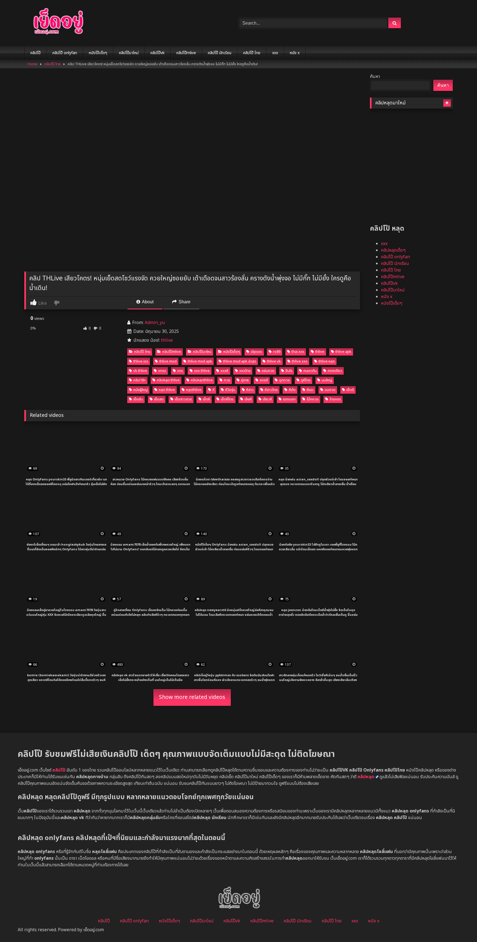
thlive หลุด (327, 361)
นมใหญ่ (327, 380)
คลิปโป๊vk (157, 53)
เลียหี (248, 399)
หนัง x (295, 53)
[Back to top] (460, 925)
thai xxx (298, 351)
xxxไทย (245, 370)
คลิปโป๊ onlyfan (64, 53)
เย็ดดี (350, 390)
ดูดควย (284, 380)
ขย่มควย (268, 370)
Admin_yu (155, 322)
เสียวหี (267, 399)
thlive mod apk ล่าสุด (239, 361)
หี (213, 390)
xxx (275, 53)
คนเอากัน (310, 370)
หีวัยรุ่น (230, 390)
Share (183, 301)
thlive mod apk (200, 361)
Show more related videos (192, 697)
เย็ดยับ (138, 399)
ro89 (276, 351)
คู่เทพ (245, 380)
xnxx (162, 370)
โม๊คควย (313, 399)
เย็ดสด (159, 399)
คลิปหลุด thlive (168, 380)
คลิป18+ (139, 380)
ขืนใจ (288, 370)
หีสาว (250, 390)
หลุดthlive (194, 390)
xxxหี (224, 370)
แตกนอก (289, 399)
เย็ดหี (206, 399)
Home (33, 64)
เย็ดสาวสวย (183, 399)
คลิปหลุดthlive (202, 380)
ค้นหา (375, 76)
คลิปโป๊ (35, 53)
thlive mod (168, 361)
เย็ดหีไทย (227, 399)
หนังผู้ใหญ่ (140, 390)
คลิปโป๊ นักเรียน (219, 53)
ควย (227, 380)
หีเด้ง (292, 390)
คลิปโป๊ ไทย (251, 53)
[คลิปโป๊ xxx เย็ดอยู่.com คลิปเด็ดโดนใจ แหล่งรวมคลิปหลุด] (57, 22)
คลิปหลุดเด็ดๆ (393, 250)
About (147, 301)
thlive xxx (300, 361)
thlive (167, 340)
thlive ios (140, 361)
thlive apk (343, 351)
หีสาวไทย (271, 390)
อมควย (330, 390)
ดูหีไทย (306, 380)
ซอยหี (264, 380)
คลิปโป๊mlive (186, 53)
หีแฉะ (310, 390)
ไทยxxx (335, 399)
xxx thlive (202, 370)
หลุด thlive (167, 390)
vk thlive (140, 370)
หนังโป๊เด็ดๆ (98, 53)
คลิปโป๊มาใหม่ (129, 53)
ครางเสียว (335, 370)
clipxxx (256, 351)
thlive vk (274, 361)
